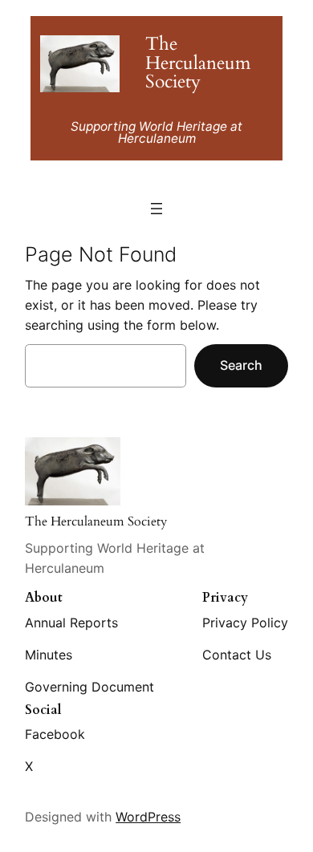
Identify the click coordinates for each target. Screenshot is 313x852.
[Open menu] (156, 208)
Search (241, 365)
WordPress (148, 817)
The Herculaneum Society (197, 63)
